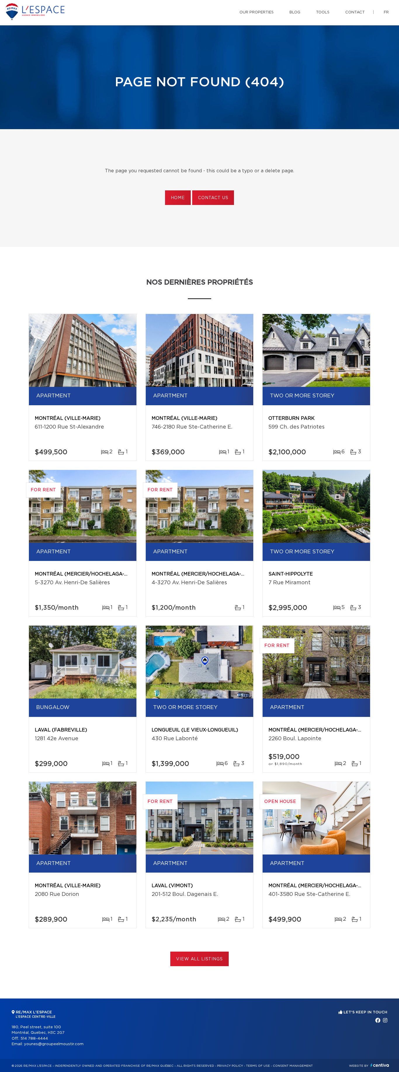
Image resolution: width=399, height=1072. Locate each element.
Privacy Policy (230, 1065)
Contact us (213, 198)
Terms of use (258, 1065)
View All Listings (199, 959)
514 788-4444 (34, 1039)
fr (386, 12)
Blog (294, 12)
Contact (355, 12)
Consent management (293, 1065)
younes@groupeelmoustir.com (54, 1044)
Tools (322, 12)
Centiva (379, 1065)
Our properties (257, 12)
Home (178, 198)
